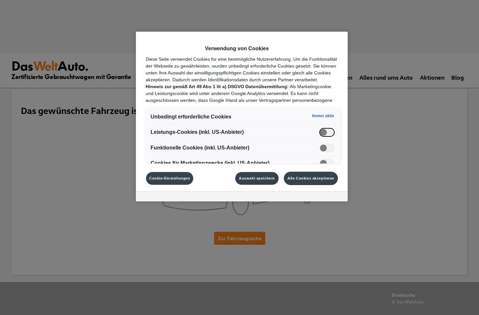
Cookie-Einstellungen (169, 178)
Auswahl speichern (257, 178)
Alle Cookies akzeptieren (310, 178)
